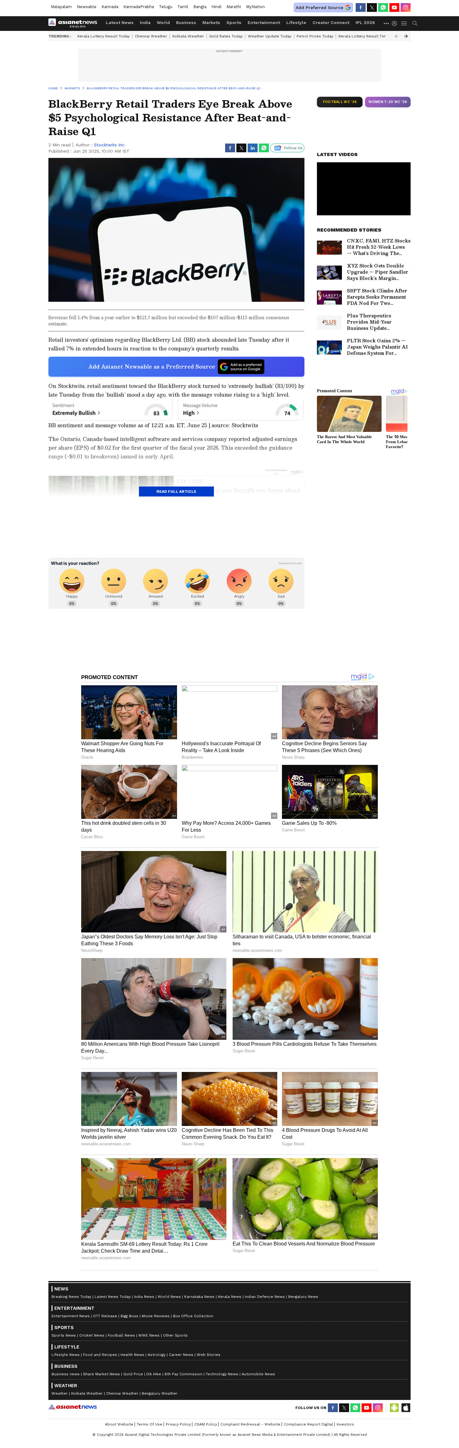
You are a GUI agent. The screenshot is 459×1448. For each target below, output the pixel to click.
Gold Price (133, 1374)
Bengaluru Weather (160, 1393)
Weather (60, 1393)
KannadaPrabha (138, 6)
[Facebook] (361, 7)
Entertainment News (71, 1316)
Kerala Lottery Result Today (103, 36)
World (163, 22)
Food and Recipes (100, 1355)
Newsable (86, 6)
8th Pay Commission (183, 1374)
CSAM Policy (205, 1424)
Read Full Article (176, 491)
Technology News (222, 1374)
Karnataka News (199, 1296)
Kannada (109, 6)
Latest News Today (113, 1296)
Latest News (120, 22)
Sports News (64, 1335)
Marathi (233, 6)
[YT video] (394, 7)
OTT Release (105, 1316)
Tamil (182, 6)
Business (186, 22)
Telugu (165, 6)
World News (169, 1296)
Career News (181, 1355)
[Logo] (74, 23)
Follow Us (293, 148)
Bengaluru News (303, 1296)
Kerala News (229, 1296)
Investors (345, 1424)
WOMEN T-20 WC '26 (387, 102)
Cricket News (91, 1335)
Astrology (156, 1355)
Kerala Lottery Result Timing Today (370, 36)
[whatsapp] (383, 7)
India (145, 22)
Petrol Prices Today (315, 36)
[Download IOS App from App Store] (406, 1407)
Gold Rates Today (226, 36)
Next (406, 36)
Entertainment (264, 22)
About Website (119, 1424)
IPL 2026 (365, 22)
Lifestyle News (66, 1355)
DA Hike (153, 1374)
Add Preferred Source (319, 7)
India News (144, 1296)
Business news (66, 1374)
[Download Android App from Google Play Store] (394, 1407)
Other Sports (175, 1335)
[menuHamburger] (404, 23)
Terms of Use (149, 1424)
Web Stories (208, 1355)
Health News (132, 1355)
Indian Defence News (265, 1296)
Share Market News (101, 1374)
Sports (233, 22)
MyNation (255, 6)
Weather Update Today (269, 36)
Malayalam (61, 6)
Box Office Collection (193, 1316)
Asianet (72, 1407)
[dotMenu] (386, 23)
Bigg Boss (129, 1316)
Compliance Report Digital (308, 1424)
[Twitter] (372, 7)
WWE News (149, 1335)
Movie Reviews (156, 1316)
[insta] (406, 7)
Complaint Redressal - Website (250, 1424)
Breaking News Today (71, 1296)
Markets (211, 22)
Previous (396, 36)
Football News (121, 1335)
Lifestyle (296, 22)
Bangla (199, 6)
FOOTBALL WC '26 (340, 102)
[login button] (396, 23)
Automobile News (258, 1374)
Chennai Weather (151, 36)
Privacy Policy (178, 1424)
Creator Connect (331, 22)
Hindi (216, 6)
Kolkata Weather (188, 36)
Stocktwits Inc (109, 144)
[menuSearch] (414, 23)
